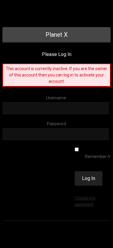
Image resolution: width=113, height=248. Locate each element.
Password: (57, 123)
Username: (56, 97)
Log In (88, 178)
